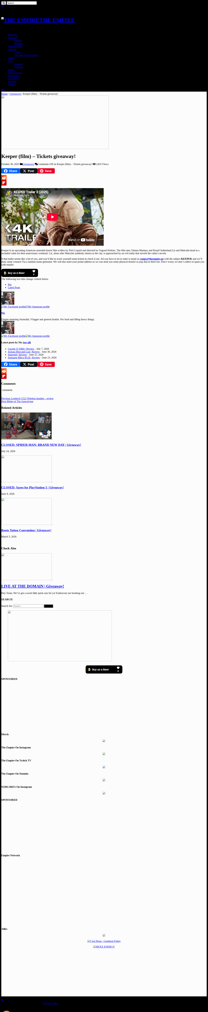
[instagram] (10, 6)
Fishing (18, 40)
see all (27, 342)
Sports (11, 70)
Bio (10, 284)
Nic (3, 313)
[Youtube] (7, 6)
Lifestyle (12, 49)
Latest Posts (14, 287)
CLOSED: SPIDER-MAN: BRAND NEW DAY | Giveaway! (41, 445)
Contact (12, 84)
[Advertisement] (104, 707)
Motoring (12, 34)
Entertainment (15, 72)
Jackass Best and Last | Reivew (24, 351)
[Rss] (2, 6)
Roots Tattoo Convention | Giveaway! (26, 530)
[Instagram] (38, 306)
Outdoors (12, 37)
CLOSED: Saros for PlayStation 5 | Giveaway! (32, 487)
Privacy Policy (50, 1003)
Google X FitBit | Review (21, 348)
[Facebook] (5, 6)
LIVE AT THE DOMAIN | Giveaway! (32, 586)
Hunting (18, 43)
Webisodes (13, 75)
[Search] (3, 3)
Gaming (18, 64)
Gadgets (18, 67)
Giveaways (13, 78)
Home (4, 93)
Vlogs (17, 52)
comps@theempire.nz (152, 258)
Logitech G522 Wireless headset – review (27, 398)
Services (12, 81)
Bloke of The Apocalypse (17, 401)
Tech (10, 61)
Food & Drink (15, 46)
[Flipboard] (104, 183)
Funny (11, 58)
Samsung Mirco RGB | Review (24, 357)
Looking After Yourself (26, 55)
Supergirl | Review (17, 354)
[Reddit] (104, 177)
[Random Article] (2, 90)
